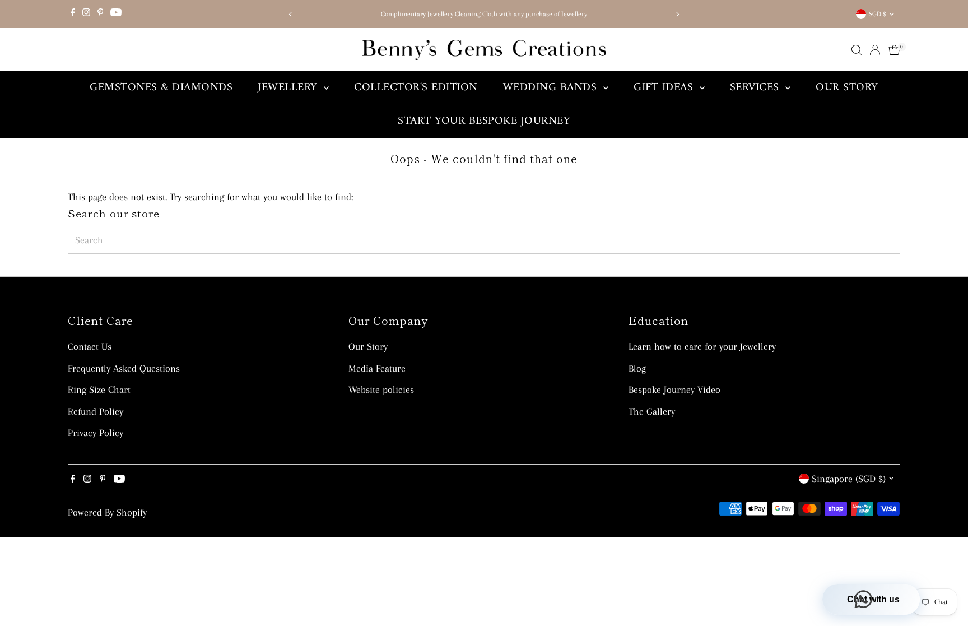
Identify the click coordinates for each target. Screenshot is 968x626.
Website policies (381, 389)
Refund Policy (95, 411)
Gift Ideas (665, 88)
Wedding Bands (552, 88)
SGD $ (877, 14)
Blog (637, 368)
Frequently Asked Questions (124, 368)
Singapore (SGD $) (849, 478)
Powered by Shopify (107, 512)
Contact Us (89, 346)
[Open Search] (856, 50)
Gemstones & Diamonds (161, 88)
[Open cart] (894, 50)
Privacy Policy (95, 432)
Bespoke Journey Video (674, 389)
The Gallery (652, 411)
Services (756, 88)
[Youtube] (116, 14)
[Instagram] (86, 14)
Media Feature (377, 368)
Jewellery (289, 88)
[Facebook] (73, 14)
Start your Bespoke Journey (484, 121)
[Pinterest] (100, 14)
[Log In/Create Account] (875, 50)
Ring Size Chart (99, 389)
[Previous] (290, 14)
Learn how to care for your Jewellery (702, 346)
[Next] (677, 14)
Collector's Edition (416, 88)
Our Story (847, 88)
